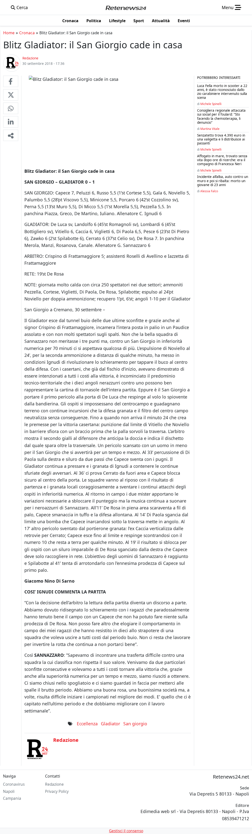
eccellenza (87, 724)
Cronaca (27, 32)
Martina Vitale (210, 129)
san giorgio (135, 724)
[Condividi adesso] (10, 135)
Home (9, 32)
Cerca (21, 7)
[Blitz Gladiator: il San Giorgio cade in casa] (10, 81)
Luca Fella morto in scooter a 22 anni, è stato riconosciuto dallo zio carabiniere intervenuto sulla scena (222, 92)
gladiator (110, 724)
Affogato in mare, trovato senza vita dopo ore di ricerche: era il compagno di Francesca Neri (222, 160)
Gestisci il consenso (126, 831)
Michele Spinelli (210, 104)
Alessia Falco (209, 191)
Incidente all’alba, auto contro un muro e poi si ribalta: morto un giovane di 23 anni (222, 181)
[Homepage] (125, 7)
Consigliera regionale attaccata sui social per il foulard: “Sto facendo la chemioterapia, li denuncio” (221, 116)
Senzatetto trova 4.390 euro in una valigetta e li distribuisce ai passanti (221, 139)
